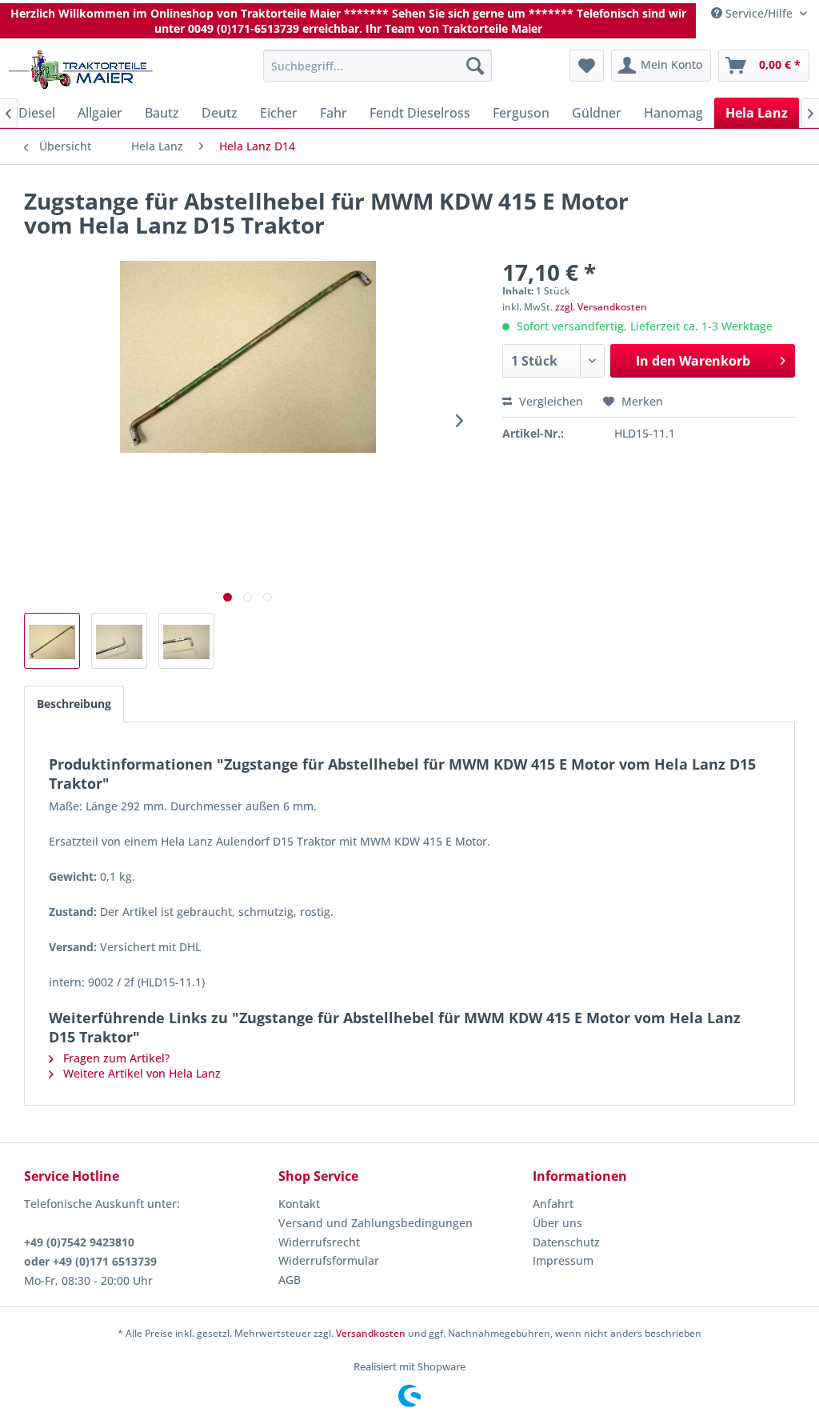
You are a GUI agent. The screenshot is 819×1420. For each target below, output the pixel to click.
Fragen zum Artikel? (115, 1058)
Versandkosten (371, 1333)
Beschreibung (74, 703)
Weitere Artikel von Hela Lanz (140, 1073)
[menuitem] (378, 66)
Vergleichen (549, 401)
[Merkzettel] (586, 66)
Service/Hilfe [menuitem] (759, 13)
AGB (289, 1279)
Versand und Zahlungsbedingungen (375, 1222)
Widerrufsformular (328, 1260)
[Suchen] (475, 66)
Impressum (563, 1260)
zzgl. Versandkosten (601, 307)
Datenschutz (566, 1242)
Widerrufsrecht (319, 1242)
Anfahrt (553, 1203)
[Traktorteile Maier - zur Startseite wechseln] (81, 70)
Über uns (557, 1222)
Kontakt (299, 1203)
